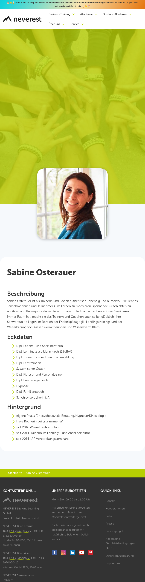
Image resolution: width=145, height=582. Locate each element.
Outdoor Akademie (115, 14)
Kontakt (110, 501)
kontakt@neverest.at (25, 518)
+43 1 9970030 (19, 557)
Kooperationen (115, 508)
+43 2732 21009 (20, 530)
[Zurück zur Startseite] (22, 19)
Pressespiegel (114, 531)
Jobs (109, 516)
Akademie (86, 14)
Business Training (59, 14)
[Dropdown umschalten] (73, 14)
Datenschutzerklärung (120, 555)
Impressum (113, 563)
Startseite (15, 473)
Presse (110, 523)
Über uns (54, 24)
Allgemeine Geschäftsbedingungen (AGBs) (120, 543)
